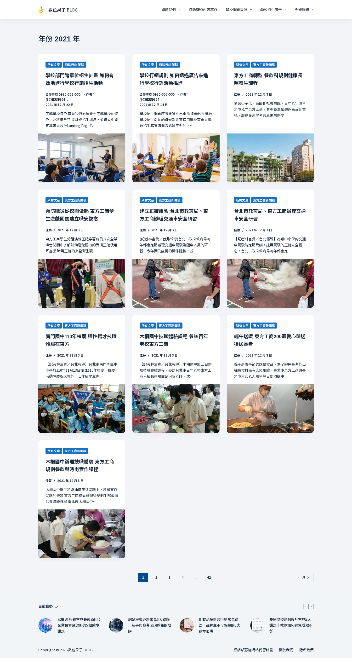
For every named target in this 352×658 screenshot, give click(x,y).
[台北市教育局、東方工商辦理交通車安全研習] (270, 283)
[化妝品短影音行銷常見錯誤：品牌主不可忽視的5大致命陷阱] (187, 625)
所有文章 (53, 64)
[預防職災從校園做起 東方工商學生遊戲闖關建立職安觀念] (81, 283)
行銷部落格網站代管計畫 (253, 649)
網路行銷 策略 (74, 64)
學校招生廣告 (271, 9)
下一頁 (300, 577)
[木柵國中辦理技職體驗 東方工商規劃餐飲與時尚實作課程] (81, 533)
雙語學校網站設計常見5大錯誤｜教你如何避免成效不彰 (290, 625)
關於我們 (168, 9)
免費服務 (302, 9)
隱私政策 (306, 649)
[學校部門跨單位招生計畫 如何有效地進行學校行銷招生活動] (81, 157)
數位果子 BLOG (63, 9)
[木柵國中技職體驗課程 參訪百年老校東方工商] (175, 408)
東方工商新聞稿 (264, 64)
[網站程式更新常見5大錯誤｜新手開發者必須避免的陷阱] (116, 625)
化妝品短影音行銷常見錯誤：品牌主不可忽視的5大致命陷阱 (219, 625)
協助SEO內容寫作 (203, 9)
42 (209, 577)
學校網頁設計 (236, 9)
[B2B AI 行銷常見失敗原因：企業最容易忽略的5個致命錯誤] (45, 625)
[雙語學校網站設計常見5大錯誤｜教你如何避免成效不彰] (257, 625)
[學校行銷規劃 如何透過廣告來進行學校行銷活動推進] (175, 157)
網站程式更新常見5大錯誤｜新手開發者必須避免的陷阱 (149, 625)
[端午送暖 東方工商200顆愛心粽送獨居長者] (270, 408)
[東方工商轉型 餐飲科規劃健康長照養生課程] (270, 157)
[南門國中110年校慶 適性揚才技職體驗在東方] (81, 408)
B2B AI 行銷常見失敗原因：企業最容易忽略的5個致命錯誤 (79, 625)
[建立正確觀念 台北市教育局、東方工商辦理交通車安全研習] (175, 283)
